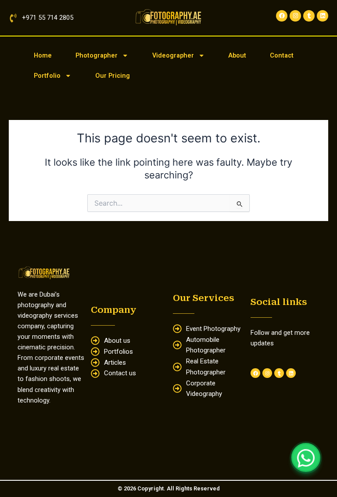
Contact (282, 55)
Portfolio (47, 76)
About (237, 55)
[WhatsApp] (305, 457)
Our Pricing (112, 76)
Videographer (173, 55)
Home (43, 55)
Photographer (96, 55)
